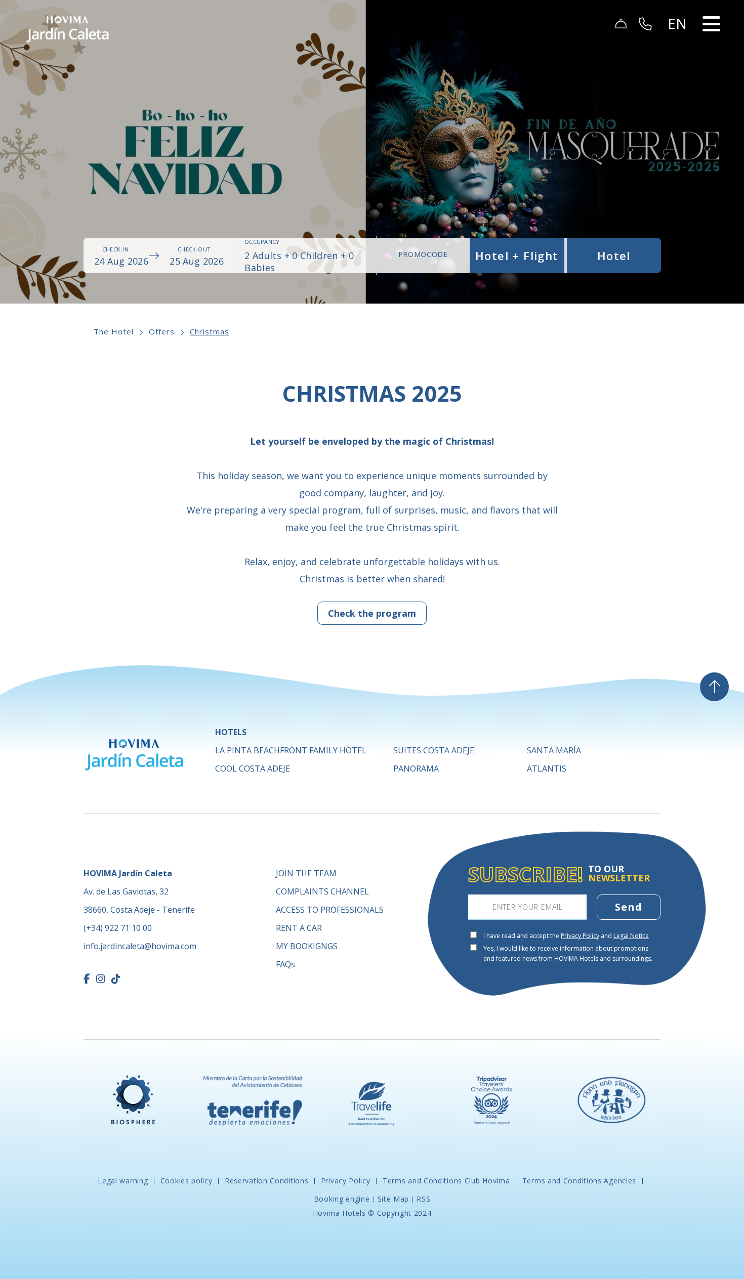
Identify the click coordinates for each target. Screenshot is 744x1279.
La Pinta (290, 750)
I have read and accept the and (566, 935)
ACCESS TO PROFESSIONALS (330, 909)
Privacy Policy (580, 935)
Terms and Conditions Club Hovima (446, 1180)
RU (678, 102)
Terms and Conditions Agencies (579, 1180)
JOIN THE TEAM (306, 873)
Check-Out (194, 249)
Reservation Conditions (266, 1180)
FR (677, 78)
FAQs (285, 964)
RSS (423, 1199)
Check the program (372, 613)
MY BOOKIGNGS (307, 946)
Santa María (554, 750)
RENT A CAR (299, 927)
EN (678, 54)
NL (677, 90)
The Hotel (114, 331)
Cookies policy (186, 1180)
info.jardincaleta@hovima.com (140, 946)
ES (677, 41)
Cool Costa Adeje (252, 768)
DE (678, 66)
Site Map (393, 1199)
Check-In (115, 249)
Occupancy (261, 241)
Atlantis (546, 768)
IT (676, 114)
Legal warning (124, 1180)
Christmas (209, 331)
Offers (162, 331)
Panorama (416, 768)
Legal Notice (631, 935)
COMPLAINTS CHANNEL (322, 891)
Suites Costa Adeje (433, 750)
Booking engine (342, 1199)
